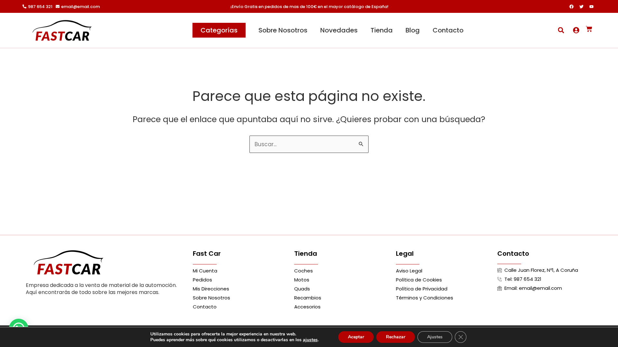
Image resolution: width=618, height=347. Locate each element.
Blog (413, 30)
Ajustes (435, 337)
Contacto (448, 30)
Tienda (381, 30)
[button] (560, 30)
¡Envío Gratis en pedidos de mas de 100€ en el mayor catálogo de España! (309, 7)
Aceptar (356, 337)
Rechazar (395, 337)
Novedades (339, 30)
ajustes (310, 340)
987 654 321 (40, 7)
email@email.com (80, 7)
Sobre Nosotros (282, 30)
